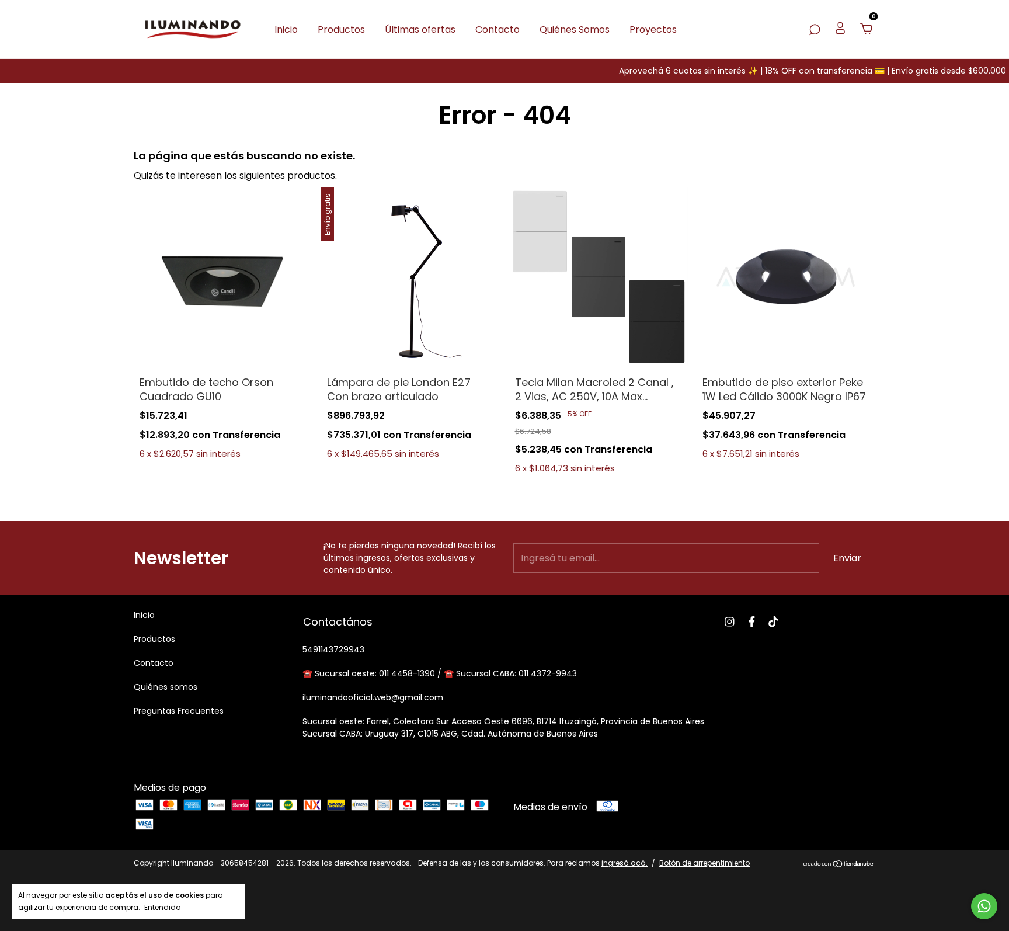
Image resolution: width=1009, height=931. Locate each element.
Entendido (162, 907)
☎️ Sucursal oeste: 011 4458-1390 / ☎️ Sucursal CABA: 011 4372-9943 (439, 673)
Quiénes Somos (575, 29)
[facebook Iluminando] (751, 622)
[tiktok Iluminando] (773, 622)
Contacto (497, 29)
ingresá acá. (624, 863)
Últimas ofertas (420, 29)
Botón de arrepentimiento (704, 863)
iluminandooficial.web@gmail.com (372, 697)
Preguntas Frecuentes (179, 711)
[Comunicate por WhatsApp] (984, 906)
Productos (341, 29)
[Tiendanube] (838, 864)
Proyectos (653, 29)
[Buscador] (814, 29)
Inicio (286, 29)
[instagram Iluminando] (729, 622)
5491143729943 (333, 649)
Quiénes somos (165, 687)
